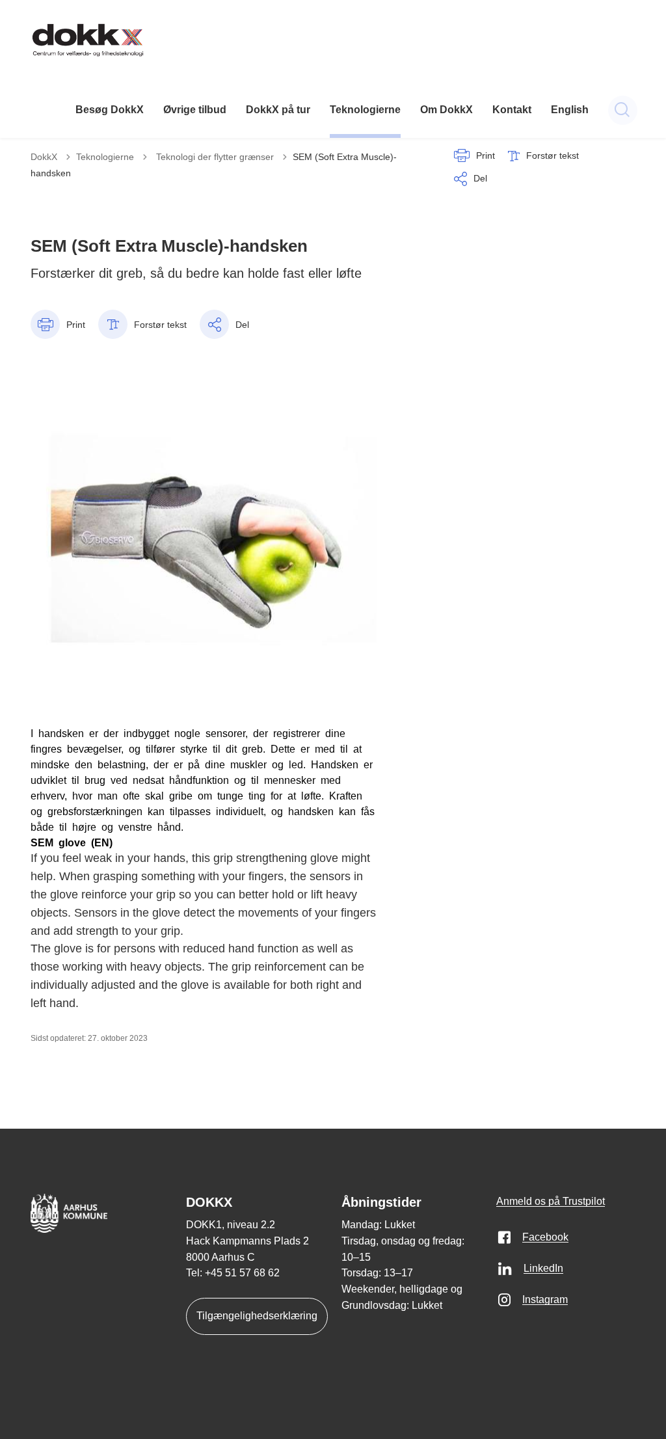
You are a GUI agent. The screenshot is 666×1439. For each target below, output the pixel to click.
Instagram (545, 1299)
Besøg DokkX (109, 109)
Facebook (545, 1237)
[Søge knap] (622, 110)
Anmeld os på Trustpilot (550, 1201)
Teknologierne (365, 109)
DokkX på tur (278, 109)
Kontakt (511, 109)
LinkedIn (543, 1268)
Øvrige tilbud (194, 109)
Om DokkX (446, 109)
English (570, 109)
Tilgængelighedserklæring (256, 1315)
